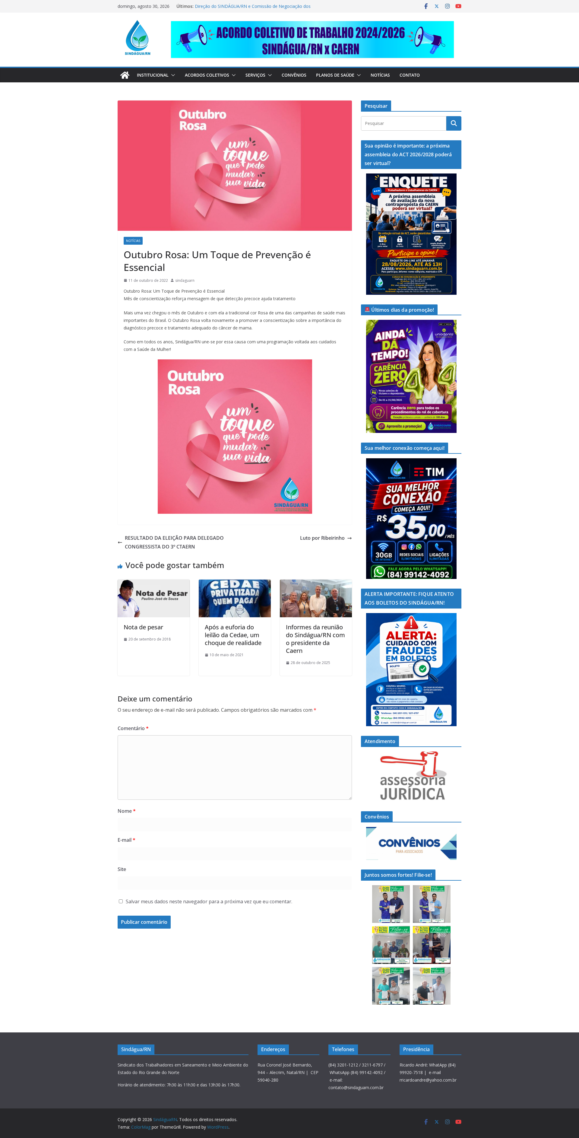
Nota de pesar (143, 627)
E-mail (126, 840)
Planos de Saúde (335, 75)
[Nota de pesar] (154, 583)
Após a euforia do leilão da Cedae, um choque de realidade (233, 635)
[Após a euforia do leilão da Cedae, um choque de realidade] (235, 583)
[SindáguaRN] (125, 75)
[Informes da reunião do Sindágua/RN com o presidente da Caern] (316, 583)
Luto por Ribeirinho (322, 538)
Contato (410, 75)
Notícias (380, 75)
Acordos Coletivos (207, 75)
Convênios (294, 75)
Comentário (133, 728)
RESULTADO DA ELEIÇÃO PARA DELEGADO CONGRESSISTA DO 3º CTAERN (174, 542)
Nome (127, 811)
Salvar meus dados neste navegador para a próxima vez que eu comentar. (209, 901)
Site (122, 869)
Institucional (153, 75)
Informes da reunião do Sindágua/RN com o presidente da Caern (315, 639)
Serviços (255, 75)
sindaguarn (185, 280)
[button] (172, 75)
